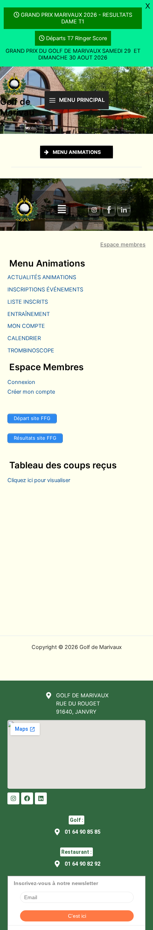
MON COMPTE (26, 326)
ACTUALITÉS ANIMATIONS (41, 277)
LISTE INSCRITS (27, 301)
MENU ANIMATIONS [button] (77, 152)
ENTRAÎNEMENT (28, 314)
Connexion (21, 382)
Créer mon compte (31, 391)
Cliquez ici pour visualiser (38, 480)
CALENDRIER (24, 338)
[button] (61, 209)
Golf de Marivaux (17, 112)
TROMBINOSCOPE (30, 350)
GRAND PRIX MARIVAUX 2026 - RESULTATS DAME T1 (76, 18)
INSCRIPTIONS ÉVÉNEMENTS (45, 289)
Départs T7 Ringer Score (76, 38)
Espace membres (123, 245)
